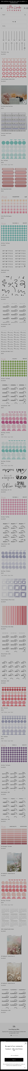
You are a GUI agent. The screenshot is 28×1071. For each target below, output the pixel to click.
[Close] (25, 1043)
